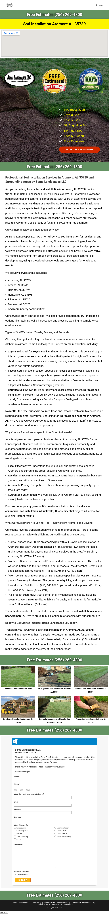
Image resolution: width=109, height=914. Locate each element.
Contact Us (56, 904)
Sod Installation (62, 902)
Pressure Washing (43, 904)
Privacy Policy (68, 904)
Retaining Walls (49, 902)
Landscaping (36, 902)
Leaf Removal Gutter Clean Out (82, 902)
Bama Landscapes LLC (21, 902)
